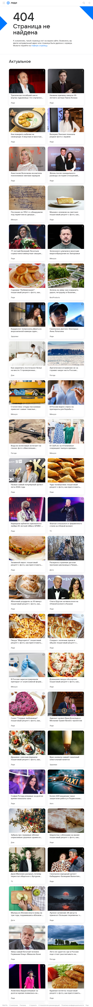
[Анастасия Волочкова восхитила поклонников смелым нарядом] (27, 165)
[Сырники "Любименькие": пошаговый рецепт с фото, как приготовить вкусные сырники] (27, 281)
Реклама (23, 1005)
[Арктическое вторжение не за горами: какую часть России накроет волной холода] (66, 359)
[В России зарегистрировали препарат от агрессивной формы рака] (27, 671)
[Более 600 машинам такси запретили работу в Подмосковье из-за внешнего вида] (66, 788)
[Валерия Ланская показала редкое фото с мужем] (66, 126)
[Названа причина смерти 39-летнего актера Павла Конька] (66, 87)
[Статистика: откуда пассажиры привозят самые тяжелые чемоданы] (27, 398)
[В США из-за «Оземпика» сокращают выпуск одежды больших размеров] (66, 437)
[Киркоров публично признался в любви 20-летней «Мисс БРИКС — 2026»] (27, 515)
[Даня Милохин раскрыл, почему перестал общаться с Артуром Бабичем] (27, 865)
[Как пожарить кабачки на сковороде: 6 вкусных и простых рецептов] (27, 126)
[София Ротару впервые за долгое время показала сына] (27, 788)
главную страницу (39, 45)
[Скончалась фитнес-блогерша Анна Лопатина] (66, 320)
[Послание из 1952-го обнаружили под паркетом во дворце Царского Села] (27, 204)
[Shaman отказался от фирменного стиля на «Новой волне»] (66, 515)
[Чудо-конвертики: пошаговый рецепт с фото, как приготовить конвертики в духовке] (66, 476)
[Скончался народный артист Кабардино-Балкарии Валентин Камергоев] (66, 865)
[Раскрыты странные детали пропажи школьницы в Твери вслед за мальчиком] (66, 554)
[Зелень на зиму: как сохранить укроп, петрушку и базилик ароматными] (66, 281)
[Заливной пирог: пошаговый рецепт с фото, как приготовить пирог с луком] (27, 554)
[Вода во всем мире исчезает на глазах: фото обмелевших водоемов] (27, 437)
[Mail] (8, 3)
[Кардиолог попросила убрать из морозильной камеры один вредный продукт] (27, 320)
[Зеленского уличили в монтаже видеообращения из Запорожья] (66, 243)
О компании (13, 1005)
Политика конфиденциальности (73, 1005)
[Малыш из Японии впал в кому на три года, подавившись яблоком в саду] (27, 904)
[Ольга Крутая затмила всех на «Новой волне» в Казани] (66, 593)
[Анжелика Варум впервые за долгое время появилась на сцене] (27, 982)
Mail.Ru (5, 1005)
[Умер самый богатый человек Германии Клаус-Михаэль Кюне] (27, 943)
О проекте (33, 1005)
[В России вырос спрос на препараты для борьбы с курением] (66, 398)
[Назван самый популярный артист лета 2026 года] (27, 476)
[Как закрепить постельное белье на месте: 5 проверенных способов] (27, 359)
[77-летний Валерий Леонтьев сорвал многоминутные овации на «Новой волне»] (27, 243)
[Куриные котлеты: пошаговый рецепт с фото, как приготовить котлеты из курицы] (66, 982)
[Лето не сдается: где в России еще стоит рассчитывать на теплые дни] (66, 943)
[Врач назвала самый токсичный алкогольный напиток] (66, 749)
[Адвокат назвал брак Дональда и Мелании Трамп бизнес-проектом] (66, 710)
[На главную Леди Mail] (13, 3)
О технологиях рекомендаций (49, 1005)
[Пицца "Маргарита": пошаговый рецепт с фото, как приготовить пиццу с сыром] (27, 632)
